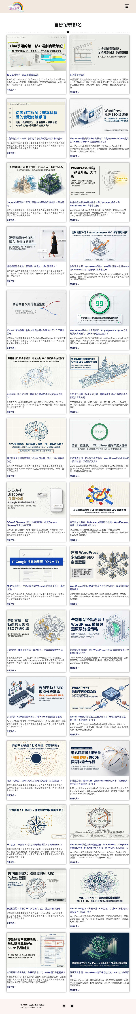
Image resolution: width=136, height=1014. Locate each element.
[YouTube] (72, 1006)
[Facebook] (64, 1006)
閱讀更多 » (11, 90)
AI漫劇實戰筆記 (77, 75)
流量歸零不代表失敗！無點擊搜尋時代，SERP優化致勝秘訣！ (36, 972)
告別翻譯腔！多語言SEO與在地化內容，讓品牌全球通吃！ (34, 908)
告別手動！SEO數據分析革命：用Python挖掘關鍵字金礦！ (35, 716)
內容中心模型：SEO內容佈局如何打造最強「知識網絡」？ (34, 780)
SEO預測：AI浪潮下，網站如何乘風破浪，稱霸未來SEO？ (35, 844)
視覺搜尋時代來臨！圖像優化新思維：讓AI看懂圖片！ (32, 266)
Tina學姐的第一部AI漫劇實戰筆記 (23, 75)
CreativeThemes (34, 1007)
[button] (127, 6)
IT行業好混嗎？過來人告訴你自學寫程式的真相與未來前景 (34, 138)
